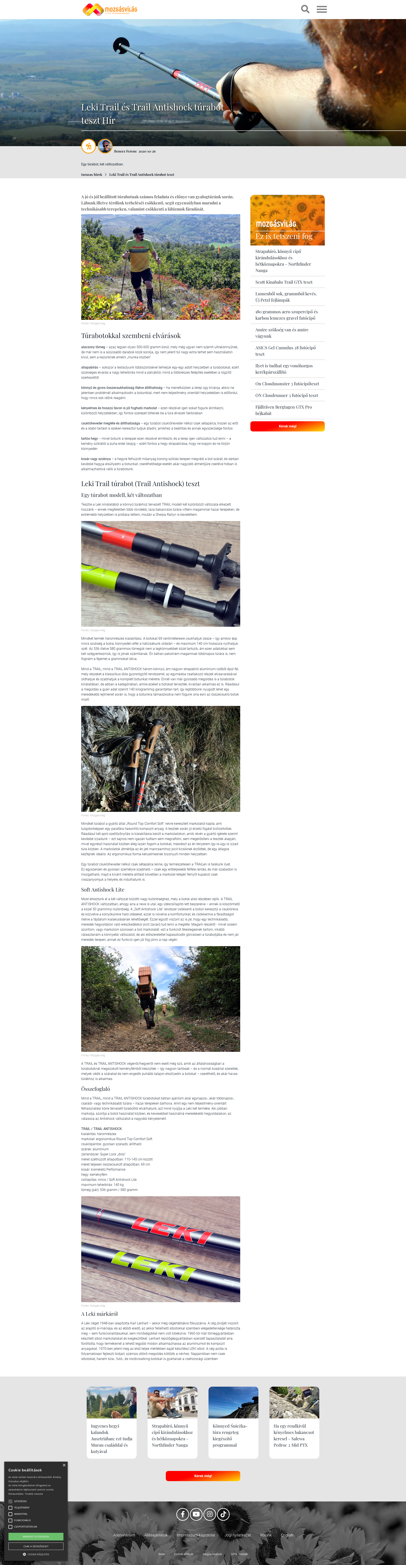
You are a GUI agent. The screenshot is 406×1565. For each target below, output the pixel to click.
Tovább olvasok (34, 1493)
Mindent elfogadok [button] (36, 1536)
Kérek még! (287, 426)
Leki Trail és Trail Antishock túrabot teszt (141, 174)
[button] (35, 1553)
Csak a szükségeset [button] (35, 1546)
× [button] (64, 1465)
